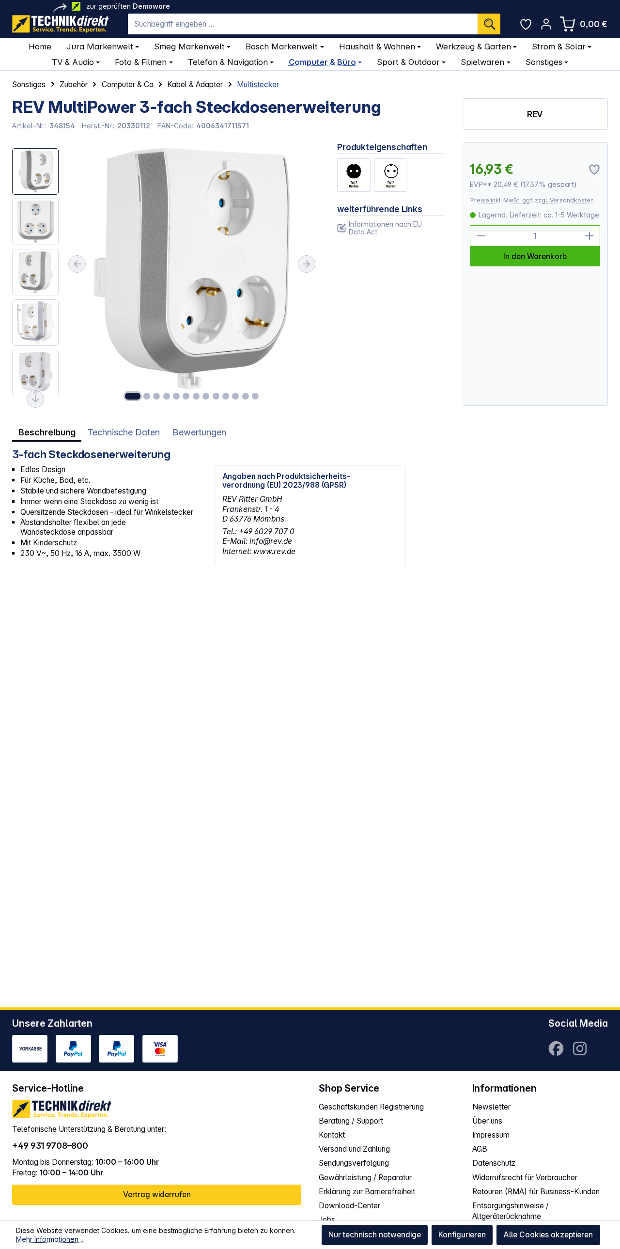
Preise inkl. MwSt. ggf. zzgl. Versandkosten (532, 200)
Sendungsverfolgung (354, 1163)
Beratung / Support (351, 1121)
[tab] (46, 432)
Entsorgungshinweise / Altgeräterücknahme (510, 1211)
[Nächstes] (306, 264)
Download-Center (349, 1205)
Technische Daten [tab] (124, 432)
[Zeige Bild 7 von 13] (196, 396)
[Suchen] (489, 24)
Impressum (491, 1135)
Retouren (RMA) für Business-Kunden (536, 1191)
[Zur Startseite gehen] (60, 24)
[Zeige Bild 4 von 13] (166, 396)
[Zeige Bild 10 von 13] (225, 396)
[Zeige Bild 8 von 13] (205, 396)
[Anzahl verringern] (480, 236)
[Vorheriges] (77, 264)
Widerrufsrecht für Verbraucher (524, 1177)
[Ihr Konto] (546, 24)
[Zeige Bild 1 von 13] (132, 396)
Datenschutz (493, 1163)
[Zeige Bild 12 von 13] (245, 396)
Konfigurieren (462, 1234)
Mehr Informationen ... (50, 1239)
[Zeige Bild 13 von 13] (255, 396)
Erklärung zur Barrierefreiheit (367, 1191)
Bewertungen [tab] (199, 432)
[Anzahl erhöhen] (589, 236)
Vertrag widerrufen (157, 1194)
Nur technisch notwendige (374, 1234)
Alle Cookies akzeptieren (548, 1234)
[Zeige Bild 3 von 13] (156, 396)
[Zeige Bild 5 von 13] (176, 396)
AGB (479, 1149)
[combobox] (303, 24)
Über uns (487, 1121)
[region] (165, 274)
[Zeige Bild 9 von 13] (215, 396)
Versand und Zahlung (354, 1149)
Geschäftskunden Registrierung (371, 1106)
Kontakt (332, 1135)
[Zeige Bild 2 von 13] (146, 396)
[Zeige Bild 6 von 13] (186, 396)
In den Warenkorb (535, 256)
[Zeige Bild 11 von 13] (235, 396)
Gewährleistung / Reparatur (365, 1177)
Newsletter (491, 1106)
